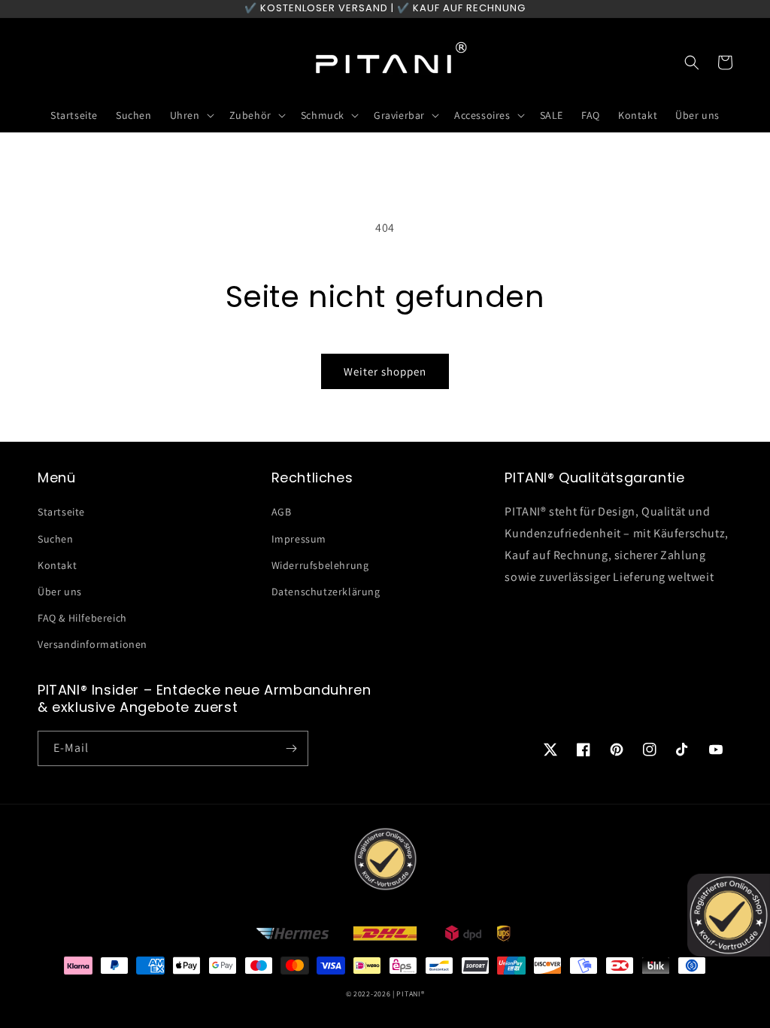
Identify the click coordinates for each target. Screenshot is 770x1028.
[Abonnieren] (291, 748)
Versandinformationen (92, 644)
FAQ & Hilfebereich (82, 618)
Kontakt (57, 565)
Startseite (61, 512)
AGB (281, 512)
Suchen (56, 539)
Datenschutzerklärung (325, 591)
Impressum (298, 539)
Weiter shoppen (385, 371)
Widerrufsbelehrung (320, 565)
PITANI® (410, 994)
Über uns (60, 591)
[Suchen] (691, 62)
